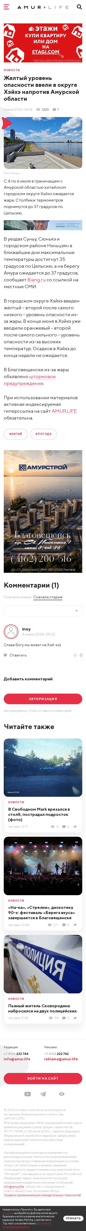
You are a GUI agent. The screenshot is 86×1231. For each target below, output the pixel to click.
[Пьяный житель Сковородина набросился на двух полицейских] (75, 1018)
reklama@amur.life (61, 1059)
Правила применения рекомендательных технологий (42, 1195)
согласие (8, 1213)
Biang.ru (36, 279)
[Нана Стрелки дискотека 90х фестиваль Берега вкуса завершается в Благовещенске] (75, 924)
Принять (73, 1218)
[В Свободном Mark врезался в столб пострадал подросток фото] (75, 826)
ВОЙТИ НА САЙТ (43, 1078)
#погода (43, 433)
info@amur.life (17, 1059)
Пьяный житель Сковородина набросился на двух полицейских (42, 1008)
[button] (61, 1094)
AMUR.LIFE (64, 411)
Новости (12, 70)
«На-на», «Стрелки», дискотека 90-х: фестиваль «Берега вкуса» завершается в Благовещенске (41, 912)
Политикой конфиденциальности (27, 1225)
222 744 (16, 1054)
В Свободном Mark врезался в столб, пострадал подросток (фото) (39, 814)
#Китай (15, 433)
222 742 (56, 1054)
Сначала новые (17, 597)
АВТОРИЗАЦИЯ (43, 699)
